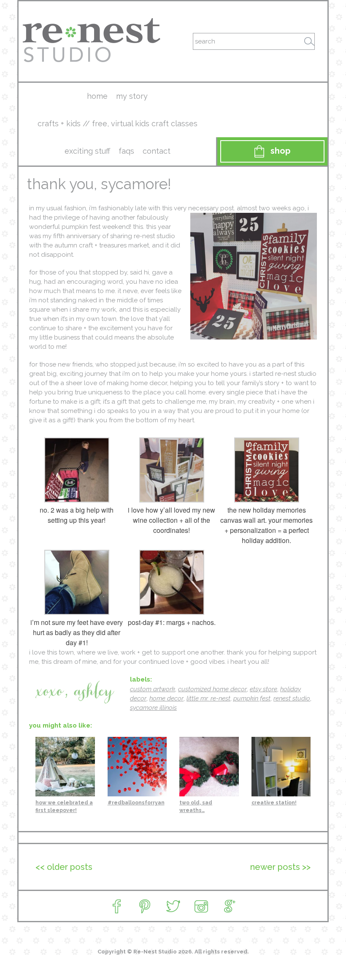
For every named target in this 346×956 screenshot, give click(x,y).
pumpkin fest (251, 698)
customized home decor (212, 689)
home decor (166, 698)
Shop (280, 151)
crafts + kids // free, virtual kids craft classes (117, 123)
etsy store (263, 689)
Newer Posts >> (280, 867)
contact (156, 151)
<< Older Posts (63, 867)
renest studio (291, 698)
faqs (126, 151)
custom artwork (152, 689)
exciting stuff (87, 151)
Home (97, 96)
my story (132, 96)
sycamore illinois (153, 708)
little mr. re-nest (208, 698)
